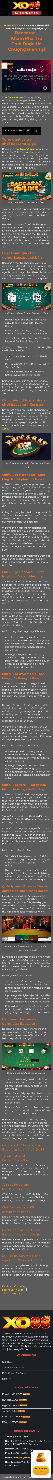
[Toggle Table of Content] (35, 131)
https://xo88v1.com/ (27, 1457)
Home (7, 25)
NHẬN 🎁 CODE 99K (41, 1470)
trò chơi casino (29, 149)
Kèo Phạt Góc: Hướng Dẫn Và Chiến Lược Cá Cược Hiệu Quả (14, 1290)
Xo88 (5, 428)
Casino (17, 25)
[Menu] (4, 5)
